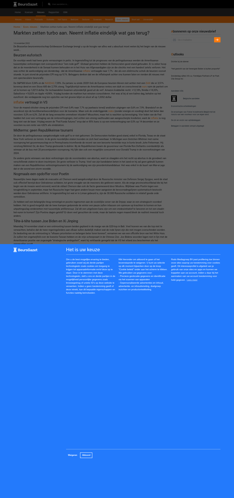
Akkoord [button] (86, 455)
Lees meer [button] (192, 280)
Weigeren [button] (72, 455)
